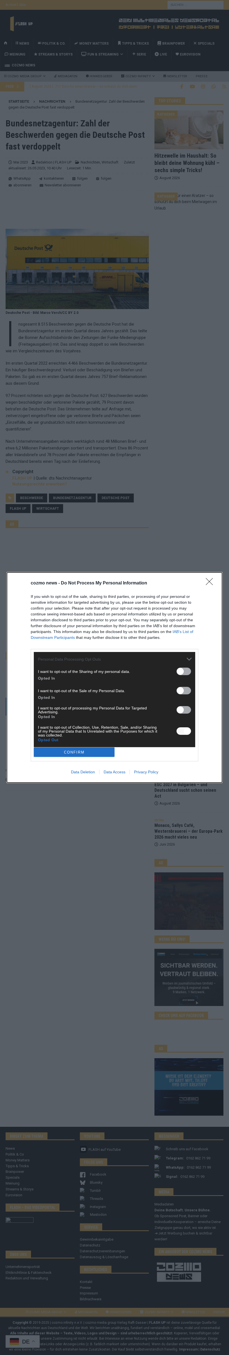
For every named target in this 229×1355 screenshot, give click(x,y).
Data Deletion (83, 772)
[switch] (183, 671)
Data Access (114, 772)
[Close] (211, 583)
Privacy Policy (146, 772)
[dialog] (114, 677)
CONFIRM (74, 752)
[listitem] (114, 659)
